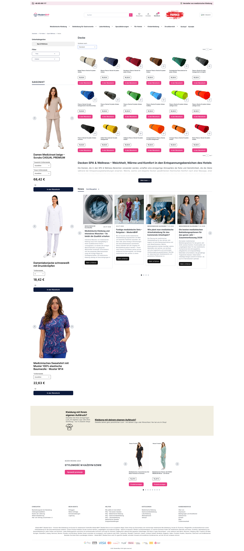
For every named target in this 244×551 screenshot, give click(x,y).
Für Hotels (138, 26)
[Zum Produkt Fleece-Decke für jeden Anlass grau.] (110, 95)
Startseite (34, 33)
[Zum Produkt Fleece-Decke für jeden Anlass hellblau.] (156, 95)
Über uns (181, 510)
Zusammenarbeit (184, 521)
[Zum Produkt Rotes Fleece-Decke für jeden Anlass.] (202, 129)
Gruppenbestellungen (112, 521)
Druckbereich (170, 26)
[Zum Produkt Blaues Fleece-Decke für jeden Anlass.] (110, 61)
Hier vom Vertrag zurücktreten (41, 517)
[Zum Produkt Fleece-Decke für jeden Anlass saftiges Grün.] (179, 95)
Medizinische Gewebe (112, 519)
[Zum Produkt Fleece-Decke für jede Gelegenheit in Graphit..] (202, 61)
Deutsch (208, 15)
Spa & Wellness (51, 33)
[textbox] (42, 166)
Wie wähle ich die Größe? (113, 510)
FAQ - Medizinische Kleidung (114, 513)
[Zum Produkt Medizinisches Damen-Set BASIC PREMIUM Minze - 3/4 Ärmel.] (163, 456)
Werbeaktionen (146, 515)
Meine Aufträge (73, 512)
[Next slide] (72, 118)
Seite (204, 49)
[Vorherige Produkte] (125, 464)
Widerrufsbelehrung (38, 515)
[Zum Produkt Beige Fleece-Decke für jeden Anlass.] (88, 61)
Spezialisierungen (122, 26)
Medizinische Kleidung (58, 26)
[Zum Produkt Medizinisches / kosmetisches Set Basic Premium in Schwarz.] (139, 456)
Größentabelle (38, 270)
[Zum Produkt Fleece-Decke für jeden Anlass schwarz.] (88, 129)
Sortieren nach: (82, 43)
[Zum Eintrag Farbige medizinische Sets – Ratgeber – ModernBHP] (129, 209)
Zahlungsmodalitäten (38, 512)
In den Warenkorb (53, 189)
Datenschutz (182, 515)
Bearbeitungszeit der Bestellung (42, 510)
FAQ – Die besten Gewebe (113, 512)
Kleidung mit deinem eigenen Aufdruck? (115, 420)
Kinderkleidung (153, 26)
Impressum (182, 512)
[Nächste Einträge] (210, 233)
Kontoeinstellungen (74, 513)
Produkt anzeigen (136, 484)
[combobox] (106, 15)
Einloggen (72, 510)
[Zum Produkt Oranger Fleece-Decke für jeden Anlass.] (179, 129)
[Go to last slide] (35, 118)
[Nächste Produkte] (177, 464)
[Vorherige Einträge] (80, 233)
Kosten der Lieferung (38, 513)
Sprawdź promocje (75, 472)
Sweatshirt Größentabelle (41, 162)
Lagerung (72, 515)
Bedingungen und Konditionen (188, 513)
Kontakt (191, 27)
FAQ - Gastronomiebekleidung (114, 515)
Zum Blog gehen (91, 189)
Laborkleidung (104, 26)
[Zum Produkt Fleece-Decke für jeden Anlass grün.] (133, 95)
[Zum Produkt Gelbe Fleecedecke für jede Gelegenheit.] (110, 129)
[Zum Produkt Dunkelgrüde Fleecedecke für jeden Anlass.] (179, 61)
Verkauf (183, 27)
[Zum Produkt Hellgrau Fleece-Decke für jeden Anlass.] (133, 129)
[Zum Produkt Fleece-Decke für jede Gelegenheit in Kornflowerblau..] (88, 95)
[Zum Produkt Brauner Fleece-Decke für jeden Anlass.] (156, 61)
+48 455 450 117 (40, 3)
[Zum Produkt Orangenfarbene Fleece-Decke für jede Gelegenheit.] (156, 129)
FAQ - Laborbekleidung (112, 517)
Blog (180, 519)
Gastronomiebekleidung (149, 512)
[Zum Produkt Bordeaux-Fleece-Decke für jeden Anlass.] (133, 61)
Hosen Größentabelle (40, 170)
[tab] (141, 275)
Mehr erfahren (91, 263)
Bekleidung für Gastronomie (83, 26)
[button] (130, 15)
